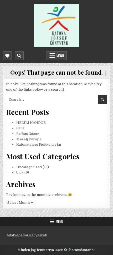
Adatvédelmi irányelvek (27, 235)
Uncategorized (29, 167)
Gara (20, 128)
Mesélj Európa (28, 139)
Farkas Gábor (27, 134)
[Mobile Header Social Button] (7, 55)
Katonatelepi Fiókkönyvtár (39, 144)
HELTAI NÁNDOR (31, 123)
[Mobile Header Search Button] (19, 55)
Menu (60, 55)
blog (20, 172)
